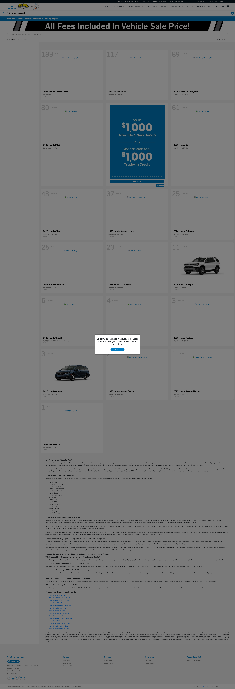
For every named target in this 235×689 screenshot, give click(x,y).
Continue (117, 350)
